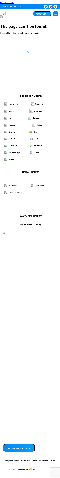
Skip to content (7, 2)
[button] (56, 14)
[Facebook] (46, 7)
